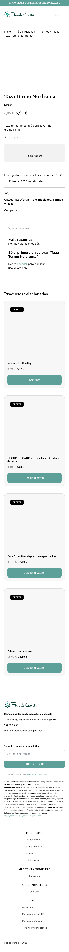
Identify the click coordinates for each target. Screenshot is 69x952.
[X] (29, 210)
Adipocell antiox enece (20, 651)
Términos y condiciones (34, 927)
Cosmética (31, 853)
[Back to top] (44, 944)
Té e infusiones (25, 31)
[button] (34, 478)
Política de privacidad (33, 914)
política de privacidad (36, 774)
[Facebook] (22, 210)
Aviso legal (27, 907)
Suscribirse (34, 764)
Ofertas (25, 199)
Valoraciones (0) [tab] (18, 228)
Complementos (34, 846)
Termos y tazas (49, 31)
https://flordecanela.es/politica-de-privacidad (22, 816)
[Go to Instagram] (11, 738)
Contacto (34, 891)
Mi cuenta (34, 876)
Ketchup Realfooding (19, 363)
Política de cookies (32, 921)
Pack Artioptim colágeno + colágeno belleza (31, 556)
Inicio (7, 31)
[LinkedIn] (37, 210)
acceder (22, 264)
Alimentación (33, 839)
